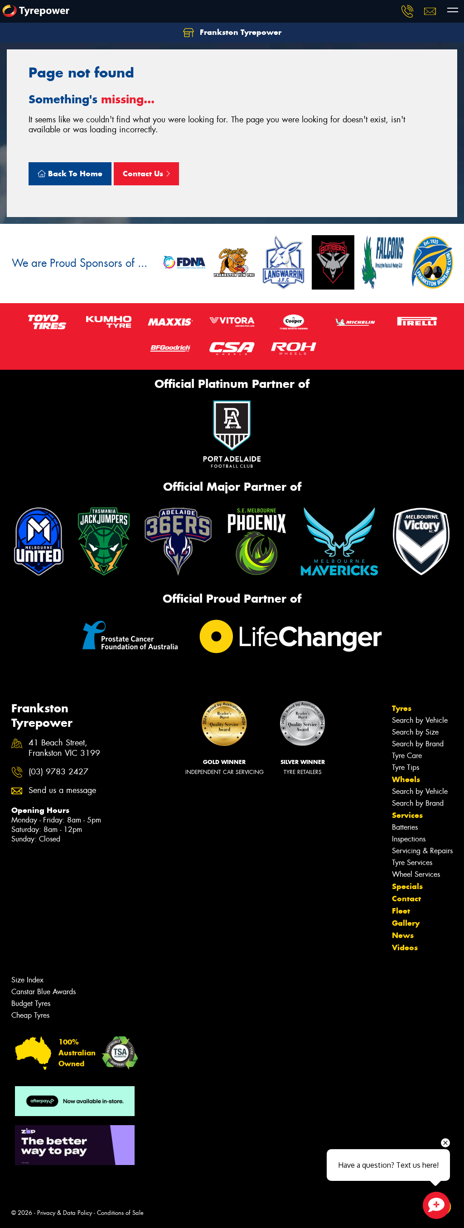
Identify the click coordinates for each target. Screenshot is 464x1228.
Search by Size (415, 732)
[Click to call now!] (407, 11)
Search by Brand (418, 744)
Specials (407, 886)
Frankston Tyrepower (239, 32)
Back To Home (74, 174)
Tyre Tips (405, 767)
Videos (405, 947)
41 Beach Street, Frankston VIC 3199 (64, 748)
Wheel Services (416, 874)
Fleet (401, 911)
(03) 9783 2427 (58, 772)
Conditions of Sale (120, 1213)
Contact (406, 899)
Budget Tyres (30, 1003)
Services (407, 815)
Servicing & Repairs (422, 851)
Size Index (27, 980)
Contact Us (144, 174)
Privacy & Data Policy (64, 1213)
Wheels (406, 779)
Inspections (408, 839)
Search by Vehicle (420, 720)
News (403, 935)
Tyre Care (407, 755)
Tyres (401, 708)
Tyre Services (412, 862)
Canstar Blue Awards (43, 991)
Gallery (406, 923)
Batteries (405, 827)
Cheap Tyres (30, 1015)
